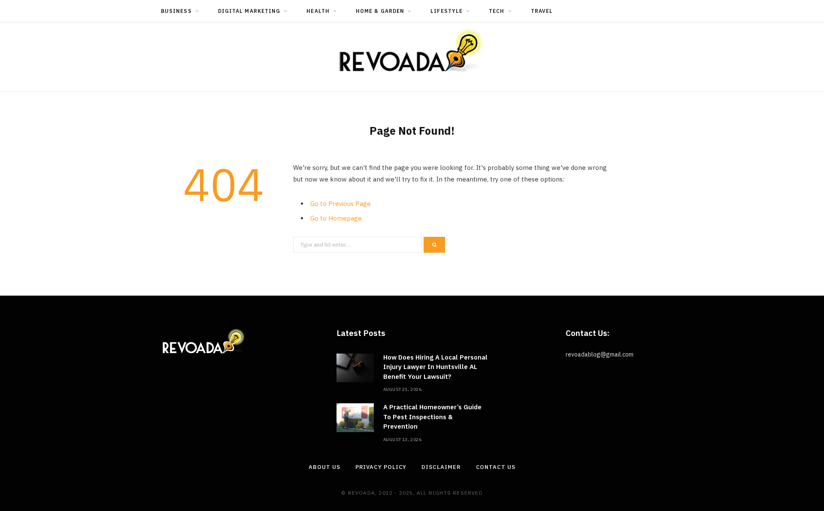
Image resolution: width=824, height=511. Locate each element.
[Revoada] (412, 50)
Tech (496, 11)
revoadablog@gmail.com (599, 354)
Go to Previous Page (340, 204)
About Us (324, 467)
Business (176, 11)
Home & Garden (380, 11)
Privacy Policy (381, 467)
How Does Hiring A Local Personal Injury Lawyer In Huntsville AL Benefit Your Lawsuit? (435, 367)
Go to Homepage (336, 218)
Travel (542, 11)
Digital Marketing (249, 11)
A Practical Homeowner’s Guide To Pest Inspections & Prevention (432, 416)
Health (317, 11)
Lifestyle (446, 11)
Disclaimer (440, 467)
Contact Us (495, 467)
